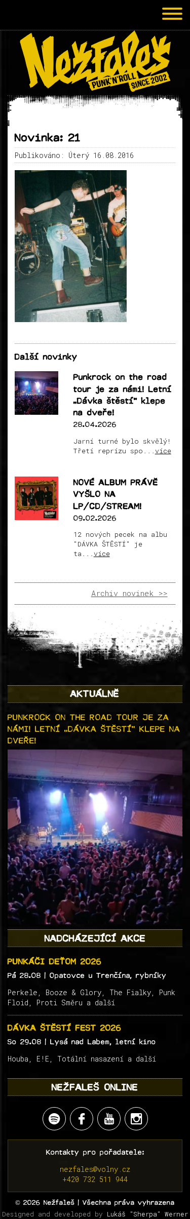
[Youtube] (109, 1118)
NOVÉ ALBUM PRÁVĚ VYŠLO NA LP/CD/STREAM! (115, 494)
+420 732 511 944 (95, 1179)
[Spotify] (54, 1118)
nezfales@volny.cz (95, 1169)
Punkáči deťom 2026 (55, 961)
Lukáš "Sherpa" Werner (147, 1214)
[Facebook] (81, 1118)
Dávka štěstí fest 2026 (65, 1028)
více (163, 450)
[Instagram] (136, 1118)
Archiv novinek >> (129, 593)
